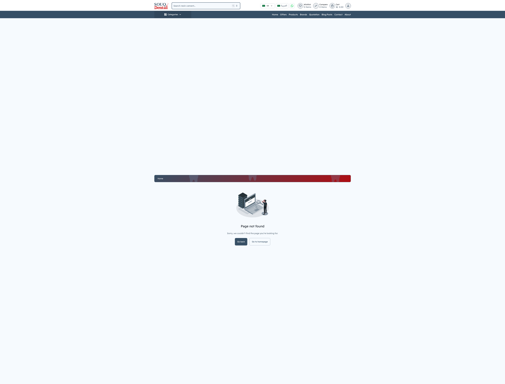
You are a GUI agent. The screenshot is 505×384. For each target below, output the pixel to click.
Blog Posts (327, 14)
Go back (241, 241)
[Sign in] (348, 5)
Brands (303, 14)
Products (293, 14)
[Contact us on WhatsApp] (292, 5)
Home (275, 14)
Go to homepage (260, 241)
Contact (338, 14)
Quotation (314, 14)
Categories (173, 14)
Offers (283, 14)
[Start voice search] (236, 6)
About (348, 14)
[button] (300, 5)
